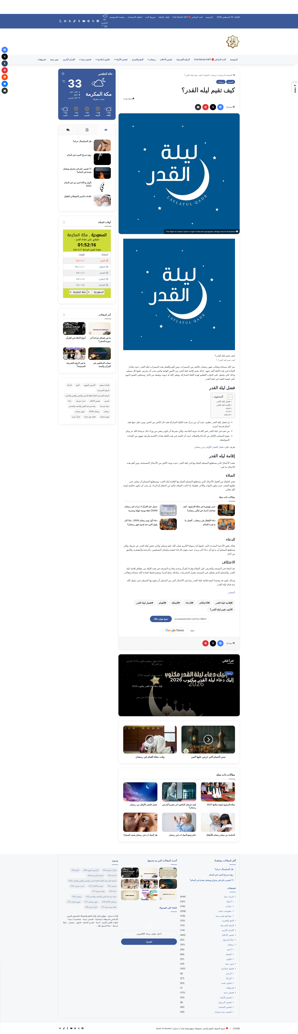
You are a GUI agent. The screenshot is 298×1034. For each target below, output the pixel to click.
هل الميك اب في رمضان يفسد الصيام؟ (140, 835)
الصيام (206, 75)
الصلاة (228, 408)
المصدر (231, 592)
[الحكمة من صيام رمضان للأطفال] (218, 822)
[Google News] (174, 630)
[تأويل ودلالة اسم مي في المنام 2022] (102, 187)
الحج (78, 385)
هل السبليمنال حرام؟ (81, 141)
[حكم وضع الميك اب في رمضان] (179, 822)
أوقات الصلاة (163, 17)
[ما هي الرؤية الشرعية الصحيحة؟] (74, 353)
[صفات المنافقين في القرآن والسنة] (99, 353)
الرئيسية (209, 17)
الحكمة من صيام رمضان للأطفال (220, 835)
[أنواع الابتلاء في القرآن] (74, 328)
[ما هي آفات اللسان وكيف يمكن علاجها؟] (149, 895)
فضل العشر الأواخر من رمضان (209, 446)
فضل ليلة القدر (223, 401)
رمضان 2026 (94, 411)
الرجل (229, 973)
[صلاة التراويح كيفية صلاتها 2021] (218, 792)
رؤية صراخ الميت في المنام (79, 155)
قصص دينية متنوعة (223, 1011)
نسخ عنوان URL (161, 619)
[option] (179, 685)
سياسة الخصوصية (117, 17)
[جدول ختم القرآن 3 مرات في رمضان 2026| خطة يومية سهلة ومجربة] (168, 510)
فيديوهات (42, 59)
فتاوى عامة (226, 983)
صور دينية (54, 59)
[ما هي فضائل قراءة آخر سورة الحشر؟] (99, 328)
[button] (295, 89)
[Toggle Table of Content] (228, 397)
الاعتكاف (227, 414)
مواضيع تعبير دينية (224, 916)
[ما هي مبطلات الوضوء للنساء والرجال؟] (130, 884)
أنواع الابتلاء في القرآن (76, 338)
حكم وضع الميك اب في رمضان (182, 835)
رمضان (152, 59)
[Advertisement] (149, 7)
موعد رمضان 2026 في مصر (206, 679)
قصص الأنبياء (121, 59)
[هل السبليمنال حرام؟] (102, 145)
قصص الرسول (225, 1002)
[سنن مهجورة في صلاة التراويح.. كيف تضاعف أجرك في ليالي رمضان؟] (226, 510)
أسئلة (229, 901)
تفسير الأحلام (95, 401)
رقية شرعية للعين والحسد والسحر (82, 406)
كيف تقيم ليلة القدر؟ (220, 609)
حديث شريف (81, 401)
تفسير (106, 401)
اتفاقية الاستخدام (135, 17)
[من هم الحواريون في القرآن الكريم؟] (168, 895)
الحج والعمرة (137, 59)
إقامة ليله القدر (223, 405)
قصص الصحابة (225, 1007)
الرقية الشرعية (183, 59)
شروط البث (150, 17)
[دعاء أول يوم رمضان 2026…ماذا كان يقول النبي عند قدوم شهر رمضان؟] (168, 524)
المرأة (229, 978)
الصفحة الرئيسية (225, 75)
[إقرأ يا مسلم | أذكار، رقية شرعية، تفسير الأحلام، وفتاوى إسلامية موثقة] (233, 42)
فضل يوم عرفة (90, 416)
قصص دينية (86, 59)
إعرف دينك (227, 673)
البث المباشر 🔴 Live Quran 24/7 (187, 17)
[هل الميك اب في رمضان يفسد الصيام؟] (140, 822)
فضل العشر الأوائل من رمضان (143, 804)
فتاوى (229, 959)
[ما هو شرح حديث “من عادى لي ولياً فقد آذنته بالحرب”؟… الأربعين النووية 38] (168, 873)
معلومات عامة (225, 911)
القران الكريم (69, 59)
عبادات (229, 906)
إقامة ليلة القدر (223, 602)
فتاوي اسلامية (103, 59)
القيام (162, 602)
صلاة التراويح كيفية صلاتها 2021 (221, 804)
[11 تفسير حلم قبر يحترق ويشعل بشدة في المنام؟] (102, 173)
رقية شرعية (104, 406)
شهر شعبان (104, 416)
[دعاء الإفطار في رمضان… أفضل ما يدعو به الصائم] (226, 524)
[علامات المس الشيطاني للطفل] (102, 200)
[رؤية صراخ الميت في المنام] (102, 159)
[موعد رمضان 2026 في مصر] (179, 685)
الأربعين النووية (89, 385)
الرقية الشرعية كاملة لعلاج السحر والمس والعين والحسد (87, 395)
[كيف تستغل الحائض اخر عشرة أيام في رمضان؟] (179, 792)
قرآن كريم (76, 416)
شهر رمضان (80, 411)
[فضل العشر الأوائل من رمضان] (140, 792)
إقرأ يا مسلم (104, 385)
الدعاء (228, 411)
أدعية (229, 949)
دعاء (69, 401)
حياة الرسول (228, 939)
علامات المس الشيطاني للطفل (77, 196)
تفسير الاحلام (166, 59)
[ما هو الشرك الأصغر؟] (130, 895)
